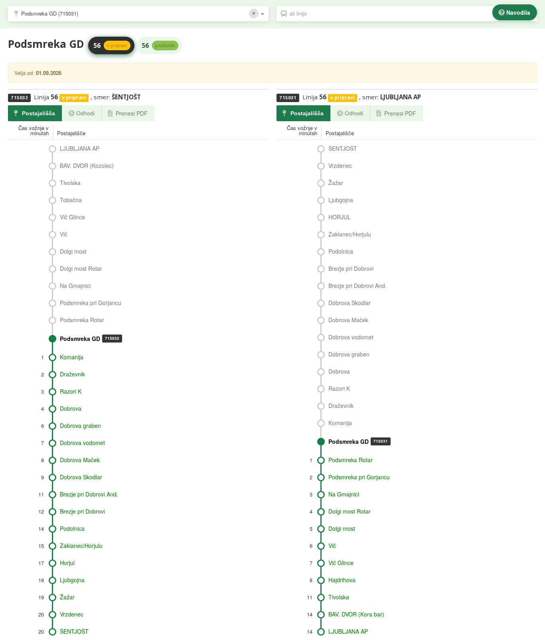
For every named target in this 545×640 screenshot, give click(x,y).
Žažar (67, 597)
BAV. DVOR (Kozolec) (87, 165)
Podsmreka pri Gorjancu (90, 303)
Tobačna (71, 200)
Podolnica (72, 528)
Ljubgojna (72, 580)
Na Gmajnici (75, 285)
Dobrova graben (80, 425)
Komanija (71, 357)
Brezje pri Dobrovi (82, 511)
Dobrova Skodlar (81, 477)
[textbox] (410, 13)
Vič (63, 234)
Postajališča (38, 113)
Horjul (67, 563)
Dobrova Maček (80, 460)
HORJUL (339, 217)
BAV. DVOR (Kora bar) (356, 614)
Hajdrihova (341, 580)
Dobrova (70, 408)
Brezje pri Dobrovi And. (89, 494)
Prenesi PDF (132, 113)
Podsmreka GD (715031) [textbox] (49, 13)
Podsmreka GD (89, 339)
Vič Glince (72, 217)
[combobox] (138, 13)
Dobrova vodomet (82, 443)
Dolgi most (73, 251)
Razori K (70, 391)
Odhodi (85, 113)
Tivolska (70, 183)
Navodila (518, 12)
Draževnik (72, 374)
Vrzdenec (71, 614)
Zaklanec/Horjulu (81, 545)
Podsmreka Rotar (82, 320)
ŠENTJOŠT (74, 631)
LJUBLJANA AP (79, 148)
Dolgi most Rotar (81, 268)
